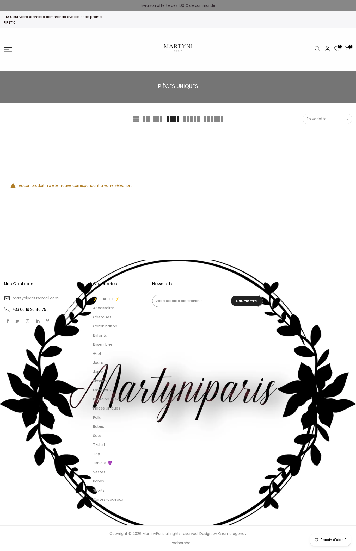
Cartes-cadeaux (108, 499)
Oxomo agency (232, 533)
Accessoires (104, 308)
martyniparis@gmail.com (36, 298)
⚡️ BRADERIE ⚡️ (106, 298)
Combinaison (105, 326)
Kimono (100, 380)
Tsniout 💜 (102, 463)
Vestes (99, 472)
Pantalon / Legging (110, 399)
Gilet (97, 353)
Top (96, 453)
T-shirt (99, 444)
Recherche (181, 543)
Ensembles (103, 344)
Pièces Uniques (106, 408)
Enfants (100, 335)
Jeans (98, 362)
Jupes (98, 371)
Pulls (97, 417)
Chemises (102, 317)
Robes (98, 426)
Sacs (97, 435)
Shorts (99, 490)
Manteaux (102, 390)
